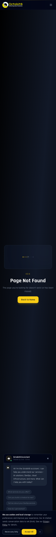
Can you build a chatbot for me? (21, 497)
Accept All (29, 531)
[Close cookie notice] (40, 531)
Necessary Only (11, 531)
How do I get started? (16, 509)
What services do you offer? (19, 492)
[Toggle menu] (51, 5)
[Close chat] (48, 458)
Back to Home (28, 299)
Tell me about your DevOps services (21, 503)
